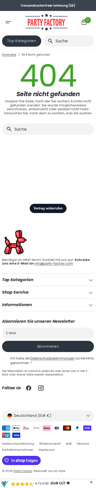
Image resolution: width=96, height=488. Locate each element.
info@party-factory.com (54, 263)
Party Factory (23, 471)
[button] (12, 22)
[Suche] (48, 41)
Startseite (9, 54)
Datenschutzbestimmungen (52, 358)
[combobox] (74, 41)
